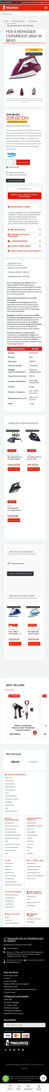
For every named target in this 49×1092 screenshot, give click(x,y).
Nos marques (13, 754)
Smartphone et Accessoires (13, 1013)
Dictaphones (9, 879)
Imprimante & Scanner (35, 826)
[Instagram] (10, 1050)
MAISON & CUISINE (32, 915)
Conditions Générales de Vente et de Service (20, 989)
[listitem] (23, 715)
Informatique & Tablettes (13, 1011)
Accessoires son (11, 882)
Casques (8, 869)
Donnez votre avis (16, 180)
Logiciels (30, 844)
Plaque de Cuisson (11, 799)
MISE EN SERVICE (17, 230)
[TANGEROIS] (10, 8)
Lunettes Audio (10, 876)
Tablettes (30, 829)
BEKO (9, 506)
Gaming (29, 838)
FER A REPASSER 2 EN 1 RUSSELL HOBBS (14, 458)
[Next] (38, 628)
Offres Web (8, 999)
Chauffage (9, 904)
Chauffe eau (9, 901)
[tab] (24, 207)
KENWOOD (13, 629)
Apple (29, 899)
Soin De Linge (9, 823)
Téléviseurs (31, 863)
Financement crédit (10, 987)
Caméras (30, 853)
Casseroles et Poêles (12, 844)
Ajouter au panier (23, 162)
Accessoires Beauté (12, 923)
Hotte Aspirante (11, 796)
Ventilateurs (9, 907)
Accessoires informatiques (32, 833)
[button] (43, 8)
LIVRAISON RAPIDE (19, 241)
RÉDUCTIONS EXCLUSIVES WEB (24, 251)
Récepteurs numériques (35, 876)
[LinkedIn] (23, 1050)
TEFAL (29, 455)
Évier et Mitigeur (11, 811)
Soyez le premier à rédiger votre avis (21, 573)
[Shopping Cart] (43, 1078)
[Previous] (11, 628)
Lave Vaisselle (10, 784)
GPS (28, 850)
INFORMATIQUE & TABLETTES (34, 819)
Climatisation (10, 898)
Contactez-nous (9, 992)
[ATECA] (13, 762)
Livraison (7, 978)
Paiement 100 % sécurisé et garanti (16, 984)
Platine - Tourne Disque (13, 885)
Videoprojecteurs (33, 873)
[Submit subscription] (42, 1025)
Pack (6, 808)
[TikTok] (14, 1050)
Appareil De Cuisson (12, 838)
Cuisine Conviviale (11, 847)
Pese (6, 841)
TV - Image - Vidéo (10, 1005)
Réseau (29, 847)
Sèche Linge (9, 781)
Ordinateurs (31, 823)
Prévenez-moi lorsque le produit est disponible (24, 196)
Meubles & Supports (34, 866)
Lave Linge (8, 778)
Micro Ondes (9, 805)
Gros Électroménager (11, 1002)
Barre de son (9, 873)
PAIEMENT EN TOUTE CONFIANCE (19, 235)
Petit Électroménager (11, 1008)
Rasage (7, 917)
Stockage (30, 841)
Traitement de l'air (11, 895)
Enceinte (8, 866)
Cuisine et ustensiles (34, 919)
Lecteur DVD (31, 879)
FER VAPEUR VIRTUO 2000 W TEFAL (34, 458)
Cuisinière (8, 802)
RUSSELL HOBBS (13, 455)
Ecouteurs (9, 863)
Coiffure (8, 920)
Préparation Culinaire (13, 835)
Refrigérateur (10, 787)
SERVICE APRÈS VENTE (20, 246)
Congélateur (10, 790)
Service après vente (11, 975)
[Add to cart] (35, 733)
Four (7, 793)
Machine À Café (10, 832)
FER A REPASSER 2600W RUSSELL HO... (33, 633)
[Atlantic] (32, 762)
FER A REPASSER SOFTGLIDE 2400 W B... (14, 509)
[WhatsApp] (6, 1050)
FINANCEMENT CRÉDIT (20, 207)
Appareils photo (32, 869)
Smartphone (31, 896)
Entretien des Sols (11, 826)
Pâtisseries (30, 922)
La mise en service (10, 981)
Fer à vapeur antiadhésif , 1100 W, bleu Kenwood (15, 633)
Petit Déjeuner (10, 829)
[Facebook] (18, 1050)
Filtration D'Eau (10, 850)
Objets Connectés (33, 902)
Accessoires (31, 905)
